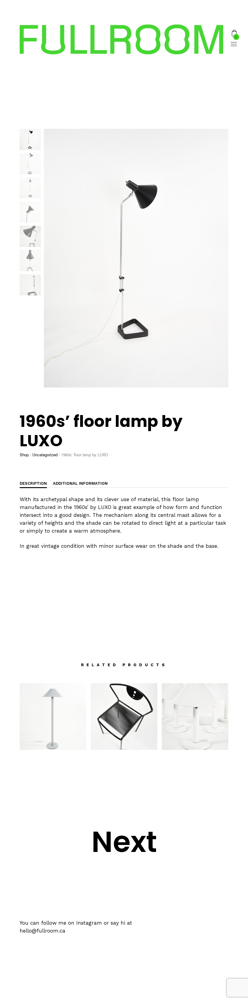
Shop (24, 454)
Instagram (89, 923)
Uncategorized (44, 454)
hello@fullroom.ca (42, 931)
